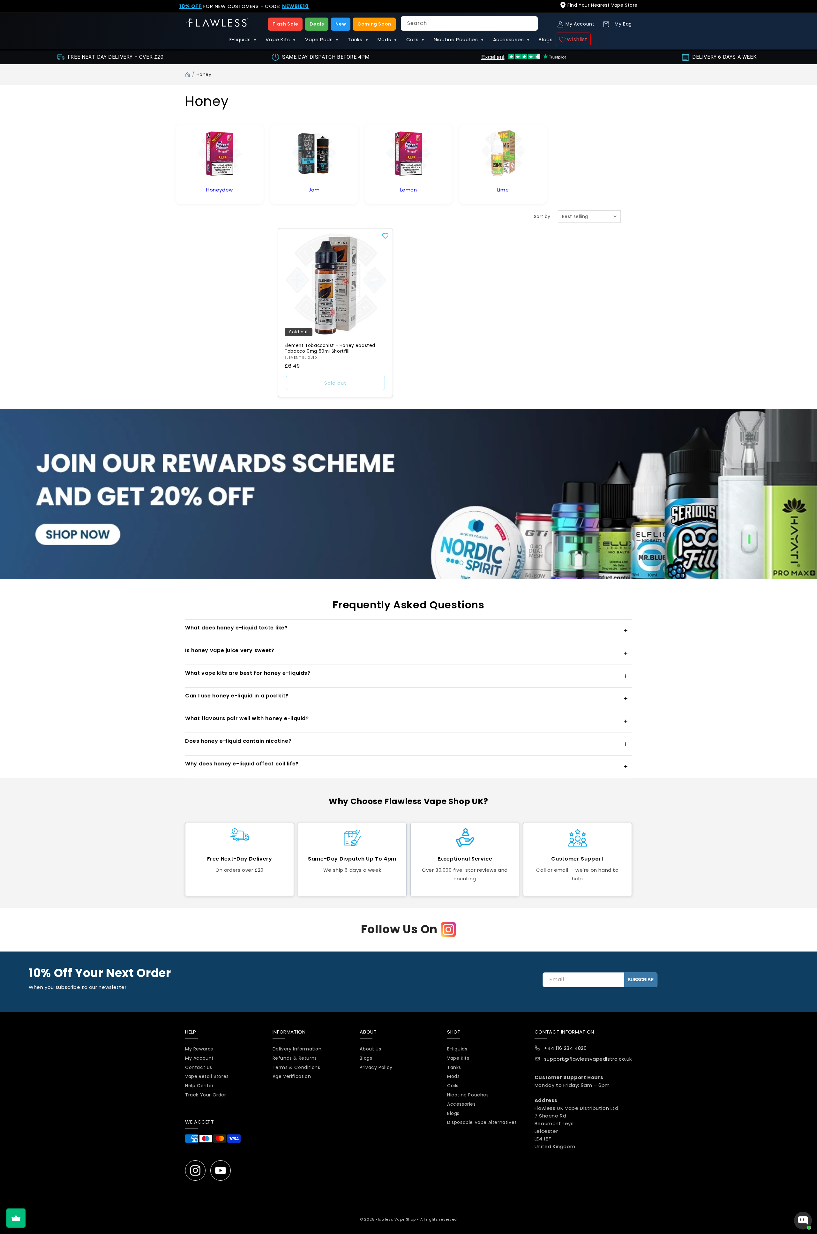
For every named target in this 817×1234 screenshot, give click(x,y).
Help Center (199, 1086)
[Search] (531, 23)
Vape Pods (321, 39)
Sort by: (542, 216)
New (340, 24)
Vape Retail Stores (207, 1076)
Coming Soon (374, 24)
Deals (317, 24)
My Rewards (199, 1049)
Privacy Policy (376, 1067)
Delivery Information (297, 1049)
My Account (199, 1058)
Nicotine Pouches (458, 39)
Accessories (511, 39)
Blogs (545, 39)
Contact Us (198, 1067)
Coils (415, 39)
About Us (370, 1049)
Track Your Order (205, 1095)
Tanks (358, 39)
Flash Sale (285, 24)
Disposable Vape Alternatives (482, 1122)
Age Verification (292, 1076)
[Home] (187, 74)
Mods (387, 39)
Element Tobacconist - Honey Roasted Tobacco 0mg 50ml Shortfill (330, 348)
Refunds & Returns (295, 1058)
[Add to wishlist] (385, 235)
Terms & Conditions (296, 1067)
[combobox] (469, 23)
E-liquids (242, 39)
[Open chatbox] (803, 1221)
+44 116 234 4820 (565, 1048)
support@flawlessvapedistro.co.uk (588, 1059)
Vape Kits (281, 39)
